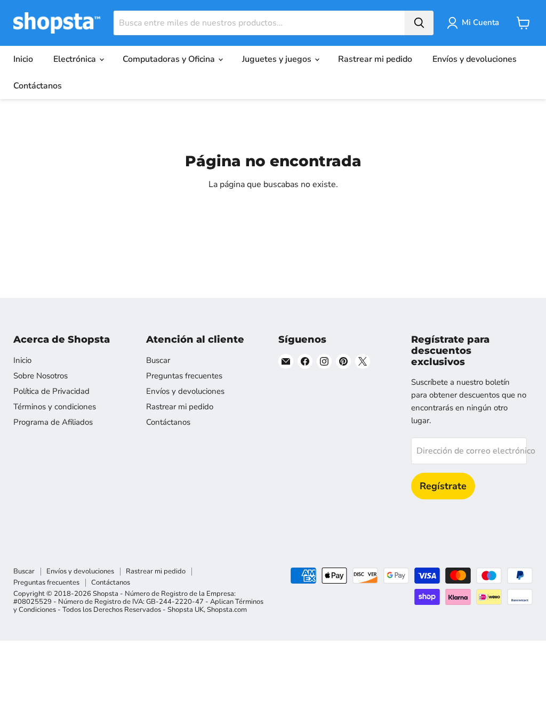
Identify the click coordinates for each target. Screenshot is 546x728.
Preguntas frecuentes (184, 375)
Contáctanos (37, 86)
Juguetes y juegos (278, 59)
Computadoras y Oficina (170, 59)
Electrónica (75, 59)
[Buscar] (419, 23)
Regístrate (443, 486)
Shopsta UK (185, 609)
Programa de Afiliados (53, 422)
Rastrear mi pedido (375, 59)
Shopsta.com (227, 609)
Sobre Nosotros (40, 375)
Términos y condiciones (54, 406)
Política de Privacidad (51, 391)
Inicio (23, 59)
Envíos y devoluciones (474, 59)
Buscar (158, 360)
